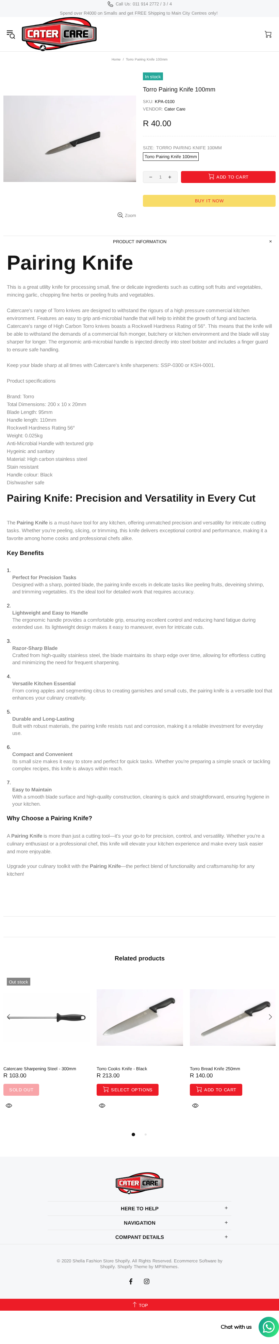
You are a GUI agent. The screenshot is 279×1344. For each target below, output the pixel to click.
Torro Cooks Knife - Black (122, 1068)
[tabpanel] (46, 1049)
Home (116, 59)
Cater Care (174, 109)
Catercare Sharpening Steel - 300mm (39, 1068)
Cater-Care (59, 34)
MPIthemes (166, 1266)
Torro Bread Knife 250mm (215, 1068)
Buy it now (209, 200)
